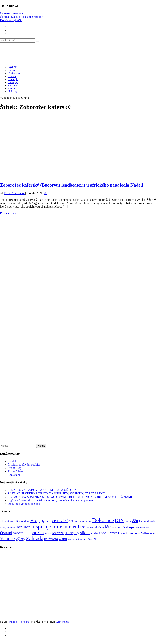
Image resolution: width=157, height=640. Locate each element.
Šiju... (90, 539)
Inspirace (23, 527)
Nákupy (12, 91)
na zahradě (117, 527)
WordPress (62, 621)
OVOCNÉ (18, 533)
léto (108, 526)
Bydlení (12, 67)
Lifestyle (13, 79)
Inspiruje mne (46, 526)
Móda (11, 88)
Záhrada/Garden (77, 539)
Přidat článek (15, 471)
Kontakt (12, 461)
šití (95, 539)
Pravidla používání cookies (24, 464)
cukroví (88, 521)
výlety (20, 539)
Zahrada (13, 85)
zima (63, 538)
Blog (35, 520)
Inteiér (70, 527)
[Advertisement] (78, 148)
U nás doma (133, 533)
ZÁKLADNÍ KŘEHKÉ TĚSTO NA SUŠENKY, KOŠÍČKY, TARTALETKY (56, 493)
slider (85, 532)
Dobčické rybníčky (11, 20)
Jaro (82, 526)
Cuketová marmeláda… (14, 13)
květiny (100, 527)
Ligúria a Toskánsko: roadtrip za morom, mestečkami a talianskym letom (51, 500)
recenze (58, 533)
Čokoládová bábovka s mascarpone (21, 16)
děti (135, 521)
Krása (11, 70)
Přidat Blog (14, 468)
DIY (119, 520)
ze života (51, 539)
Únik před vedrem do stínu (24, 503)
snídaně (95, 533)
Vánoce (7, 538)
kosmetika (91, 527)
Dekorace (103, 520)
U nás (121, 533)
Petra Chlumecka (14, 193)
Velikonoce (148, 533)
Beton (12, 521)
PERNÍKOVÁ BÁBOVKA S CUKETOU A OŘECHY (42, 490)
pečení (27, 533)
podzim (37, 532)
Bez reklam (22, 521)
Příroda (12, 76)
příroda (48, 533)
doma (128, 521)
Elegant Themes (19, 621)
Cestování (14, 73)
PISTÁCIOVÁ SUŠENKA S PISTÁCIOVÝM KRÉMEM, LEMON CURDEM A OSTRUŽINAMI (70, 496)
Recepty (13, 82)
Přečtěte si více (9, 213)
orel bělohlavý (143, 527)
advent (4, 521)
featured (144, 521)
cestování (60, 520)
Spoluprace (109, 533)
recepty (72, 532)
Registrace (14, 474)
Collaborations (76, 521)
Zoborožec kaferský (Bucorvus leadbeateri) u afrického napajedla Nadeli (71, 185)
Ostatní (6, 532)
